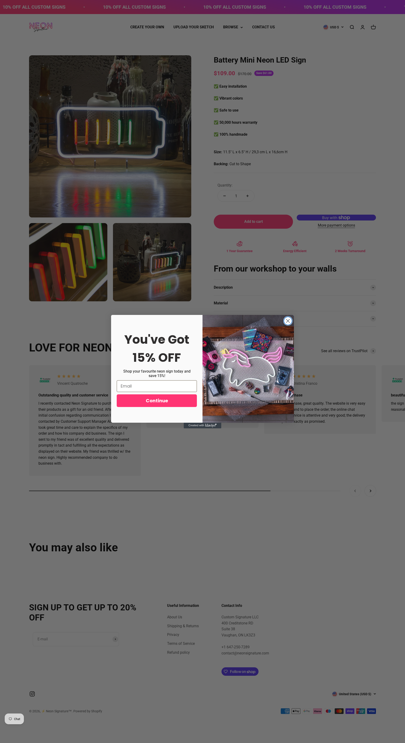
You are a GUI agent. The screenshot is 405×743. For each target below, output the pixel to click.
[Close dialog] (288, 321)
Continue (157, 400)
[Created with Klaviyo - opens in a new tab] (202, 425)
